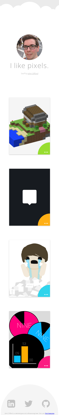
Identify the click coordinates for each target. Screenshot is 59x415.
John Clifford (33, 73)
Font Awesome (49, 413)
